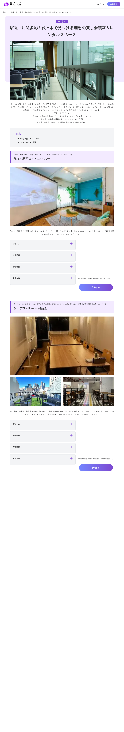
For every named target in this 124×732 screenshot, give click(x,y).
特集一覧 (14, 12)
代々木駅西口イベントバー (28, 138)
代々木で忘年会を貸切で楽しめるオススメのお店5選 (62, 119)
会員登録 (113, 4)
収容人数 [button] (16, 278)
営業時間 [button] (16, 267)
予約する (96, 287)
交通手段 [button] (16, 255)
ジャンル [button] (16, 244)
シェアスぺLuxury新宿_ (27, 142)
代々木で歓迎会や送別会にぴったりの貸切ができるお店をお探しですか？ (62, 116)
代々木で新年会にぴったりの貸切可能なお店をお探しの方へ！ (62, 122)
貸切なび (5, 12)
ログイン (100, 4)
